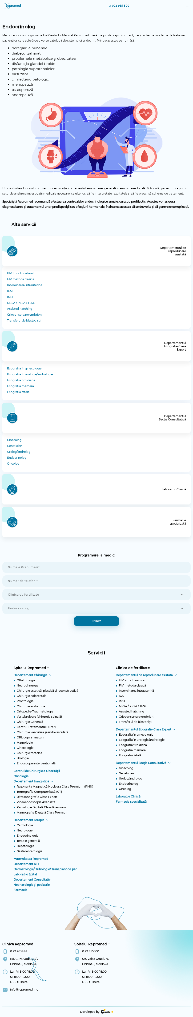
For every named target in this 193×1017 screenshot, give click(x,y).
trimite (96, 621)
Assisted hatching (19, 308)
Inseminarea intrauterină (24, 285)
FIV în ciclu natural (20, 273)
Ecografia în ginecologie (24, 368)
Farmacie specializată (131, 801)
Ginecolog (14, 440)
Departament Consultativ (32, 879)
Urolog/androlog (18, 451)
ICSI (10, 291)
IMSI (10, 297)
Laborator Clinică (128, 796)
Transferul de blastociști (23, 320)
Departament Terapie (29, 820)
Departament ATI (26, 864)
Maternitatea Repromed (31, 858)
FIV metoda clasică (20, 279)
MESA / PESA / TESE (21, 303)
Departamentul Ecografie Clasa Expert (143, 729)
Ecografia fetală (18, 392)
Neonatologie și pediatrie (32, 884)
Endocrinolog (16, 457)
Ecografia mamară (20, 386)
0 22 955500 (90, 951)
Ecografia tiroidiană (21, 380)
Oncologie (21, 776)
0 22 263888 (18, 951)
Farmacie (20, 890)
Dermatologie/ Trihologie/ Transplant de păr (45, 869)
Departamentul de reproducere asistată (144, 675)
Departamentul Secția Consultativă (141, 763)
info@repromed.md (24, 989)
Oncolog (13, 463)
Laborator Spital (25, 874)
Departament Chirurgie (31, 675)
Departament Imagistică (31, 781)
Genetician (14, 446)
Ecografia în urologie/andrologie (30, 374)
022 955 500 (120, 5)
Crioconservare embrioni (24, 314)
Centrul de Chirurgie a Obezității (37, 771)
